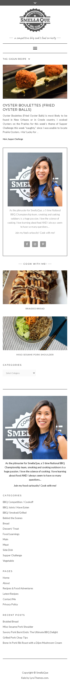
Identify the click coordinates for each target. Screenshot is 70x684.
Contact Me (9, 599)
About (6, 583)
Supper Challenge (15, 139)
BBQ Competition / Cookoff (18, 502)
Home (6, 577)
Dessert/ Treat (11, 528)
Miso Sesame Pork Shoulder (18, 626)
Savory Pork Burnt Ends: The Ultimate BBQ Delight (30, 632)
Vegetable (8, 560)
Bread (6, 523)
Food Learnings (11, 534)
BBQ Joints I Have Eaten (16, 507)
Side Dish (8, 549)
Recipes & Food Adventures (18, 588)
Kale (23, 677)
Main (5, 139)
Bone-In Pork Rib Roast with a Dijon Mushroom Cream (32, 642)
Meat (6, 544)
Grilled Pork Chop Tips (15, 637)
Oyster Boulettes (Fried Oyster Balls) (29, 107)
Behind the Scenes (12, 518)
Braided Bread (10, 621)
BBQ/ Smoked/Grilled (15, 512)
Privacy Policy (10, 604)
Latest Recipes (10, 593)
